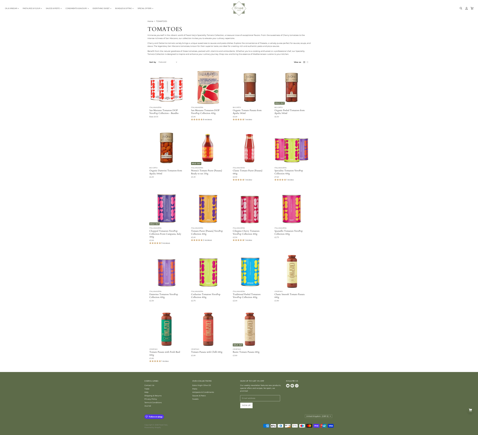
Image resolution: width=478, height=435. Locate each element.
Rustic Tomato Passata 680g (246, 352)
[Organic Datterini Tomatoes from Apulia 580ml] (166, 148)
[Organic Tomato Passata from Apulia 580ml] (250, 87)
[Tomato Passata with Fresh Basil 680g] (166, 329)
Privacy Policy (150, 399)
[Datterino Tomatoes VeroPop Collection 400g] (166, 271)
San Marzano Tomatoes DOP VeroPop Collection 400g (205, 112)
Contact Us (149, 385)
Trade (146, 389)
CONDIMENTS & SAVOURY (76, 8)
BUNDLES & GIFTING (123, 8)
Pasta (194, 389)
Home (150, 21)
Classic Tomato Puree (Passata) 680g (247, 172)
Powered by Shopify (152, 427)
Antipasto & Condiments (203, 392)
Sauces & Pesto (199, 396)
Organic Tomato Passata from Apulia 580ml (247, 112)
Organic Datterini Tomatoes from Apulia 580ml (165, 172)
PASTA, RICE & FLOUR (31, 8)
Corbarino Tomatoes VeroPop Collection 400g (205, 296)
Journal (147, 406)
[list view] (307, 62)
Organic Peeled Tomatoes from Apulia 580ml (289, 112)
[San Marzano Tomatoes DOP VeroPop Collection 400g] (208, 87)
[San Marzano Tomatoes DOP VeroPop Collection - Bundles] (166, 87)
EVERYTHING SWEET (101, 8)
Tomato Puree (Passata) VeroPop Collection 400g (207, 232)
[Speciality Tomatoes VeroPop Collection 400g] (291, 148)
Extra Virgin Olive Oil (201, 385)
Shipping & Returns (153, 396)
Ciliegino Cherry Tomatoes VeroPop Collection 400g (246, 232)
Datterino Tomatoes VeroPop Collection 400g (163, 296)
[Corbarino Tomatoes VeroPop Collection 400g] (208, 271)
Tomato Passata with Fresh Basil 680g (164, 353)
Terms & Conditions (153, 402)
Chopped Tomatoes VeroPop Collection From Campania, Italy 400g (165, 233)
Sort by (152, 62)
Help (146, 392)
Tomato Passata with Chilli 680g (206, 352)
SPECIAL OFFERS (145, 8)
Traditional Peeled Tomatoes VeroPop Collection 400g (247, 296)
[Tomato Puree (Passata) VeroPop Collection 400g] (208, 208)
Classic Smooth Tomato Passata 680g (289, 296)
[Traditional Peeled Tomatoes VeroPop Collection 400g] (250, 271)
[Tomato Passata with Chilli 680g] (208, 329)
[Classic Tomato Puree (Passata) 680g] (250, 148)
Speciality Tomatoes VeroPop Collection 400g (288, 172)
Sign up (246, 405)
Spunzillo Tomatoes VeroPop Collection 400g (288, 232)
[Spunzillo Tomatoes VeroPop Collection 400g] (291, 208)
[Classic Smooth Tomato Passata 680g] (291, 271)
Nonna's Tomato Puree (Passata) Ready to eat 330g (206, 172)
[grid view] (304, 62)
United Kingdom (317, 416)
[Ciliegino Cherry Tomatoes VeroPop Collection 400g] (250, 208)
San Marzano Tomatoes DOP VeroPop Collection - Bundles (164, 112)
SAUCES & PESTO (53, 8)
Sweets (195, 399)
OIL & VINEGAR (11, 8)
